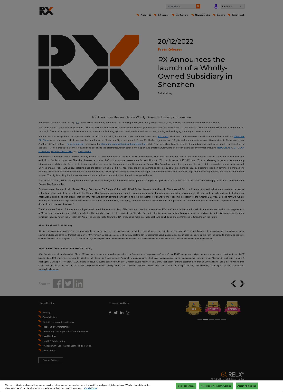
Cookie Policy (90, 388)
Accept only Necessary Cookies (216, 385)
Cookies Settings (186, 385)
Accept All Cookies (246, 385)
